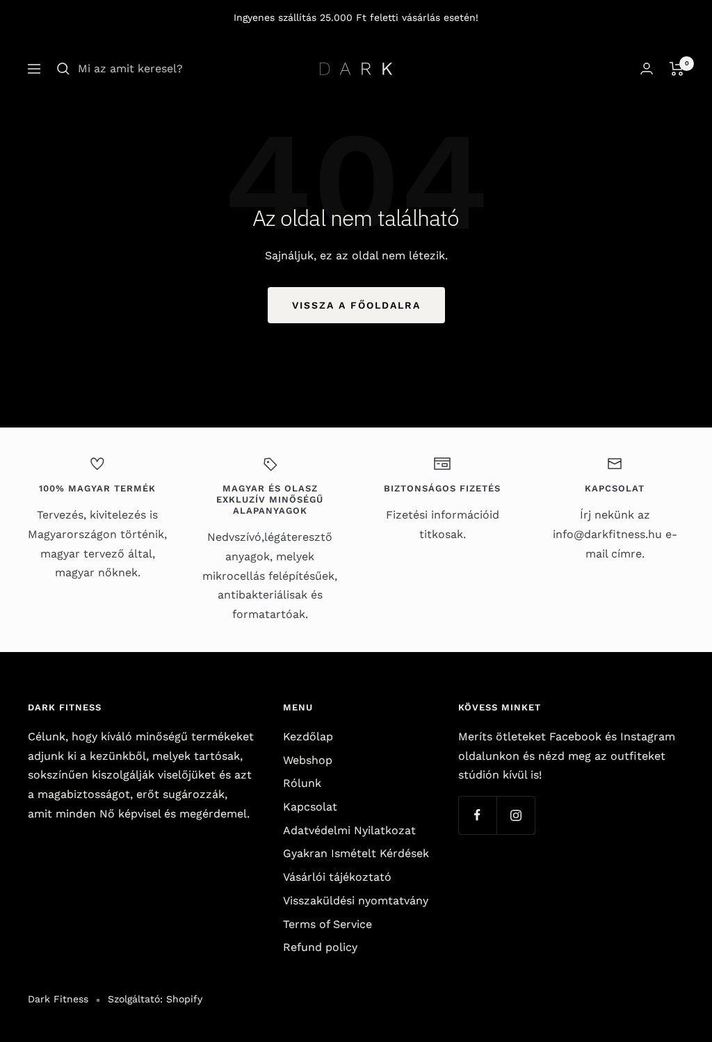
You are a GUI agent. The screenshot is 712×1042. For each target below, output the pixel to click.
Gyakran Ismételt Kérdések (356, 853)
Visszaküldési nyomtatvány (355, 900)
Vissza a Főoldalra (356, 305)
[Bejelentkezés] (646, 68)
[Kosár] (677, 69)
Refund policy (320, 947)
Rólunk (302, 783)
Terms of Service (327, 924)
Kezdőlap (308, 736)
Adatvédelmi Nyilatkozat (349, 830)
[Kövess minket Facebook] (477, 815)
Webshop (307, 760)
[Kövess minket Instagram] (515, 815)
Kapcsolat (310, 806)
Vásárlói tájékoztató (337, 877)
